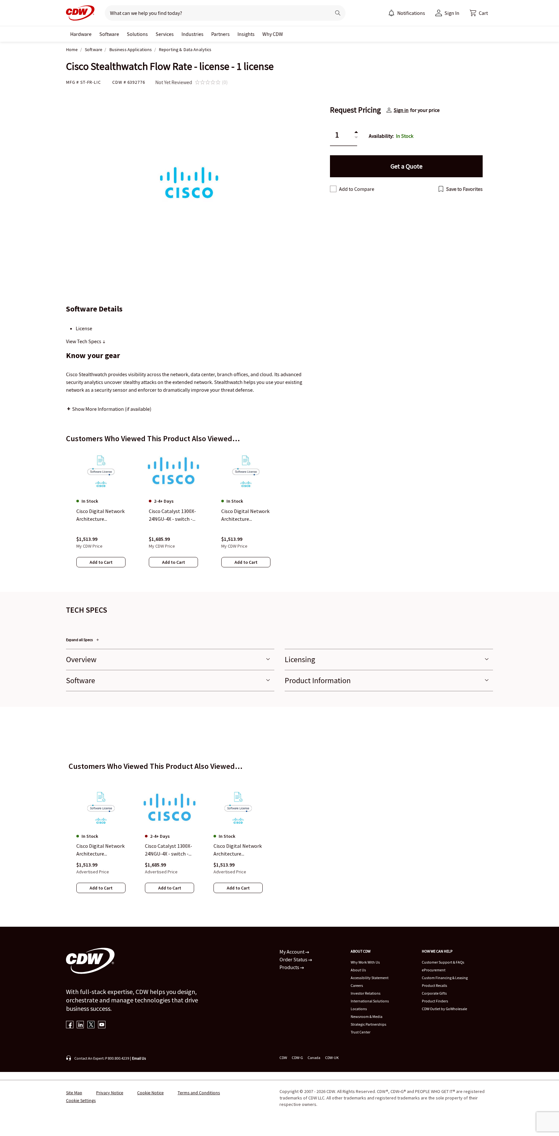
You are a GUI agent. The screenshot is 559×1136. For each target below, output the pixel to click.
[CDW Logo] (80, 13)
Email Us (139, 1058)
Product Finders (435, 1001)
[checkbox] (333, 189)
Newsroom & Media (366, 1016)
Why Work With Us (365, 962)
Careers (357, 985)
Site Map (74, 1093)
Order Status (294, 959)
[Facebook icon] (69, 1025)
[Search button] (338, 13)
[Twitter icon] (91, 1025)
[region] (279, 514)
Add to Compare (356, 189)
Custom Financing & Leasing (445, 977)
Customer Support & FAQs (443, 962)
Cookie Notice (150, 1093)
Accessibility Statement (370, 977)
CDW (283, 1057)
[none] (80, 34)
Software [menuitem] (109, 34)
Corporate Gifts (434, 993)
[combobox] (215, 13)
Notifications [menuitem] (411, 13)
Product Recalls (434, 985)
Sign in (401, 110)
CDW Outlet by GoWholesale (444, 1008)
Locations (359, 1008)
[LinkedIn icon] (80, 1025)
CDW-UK (332, 1057)
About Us (358, 969)
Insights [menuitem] (246, 34)
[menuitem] (391, 13)
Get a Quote (406, 166)
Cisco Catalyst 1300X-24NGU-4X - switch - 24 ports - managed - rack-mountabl (168, 850)
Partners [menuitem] (220, 34)
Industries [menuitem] (192, 34)
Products (290, 967)
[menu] (406, 13)
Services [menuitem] (165, 34)
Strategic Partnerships (368, 1024)
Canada (314, 1057)
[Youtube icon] (101, 1025)
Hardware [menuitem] (81, 34)
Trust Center (360, 1032)
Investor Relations (365, 993)
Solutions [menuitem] (137, 34)
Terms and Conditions (199, 1093)
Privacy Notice (109, 1093)
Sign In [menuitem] (451, 13)
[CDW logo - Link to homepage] (80, 13)
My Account (292, 951)
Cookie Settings (81, 1100)
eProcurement (433, 969)
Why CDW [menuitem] (272, 34)
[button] (479, 13)
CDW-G (297, 1057)
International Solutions (370, 1001)
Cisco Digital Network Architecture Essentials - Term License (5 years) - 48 (100, 850)
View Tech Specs (84, 341)
